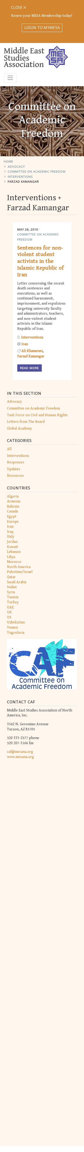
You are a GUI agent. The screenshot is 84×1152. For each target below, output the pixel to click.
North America (19, 567)
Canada (12, 511)
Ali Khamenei (31, 351)
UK (9, 612)
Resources (15, 475)
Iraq (10, 532)
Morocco (14, 562)
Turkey (13, 602)
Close (17, 7)
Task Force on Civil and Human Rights (37, 415)
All (9, 449)
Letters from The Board (26, 422)
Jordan (12, 542)
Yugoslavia (15, 632)
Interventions (20, 176)
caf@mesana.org (20, 752)
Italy (10, 536)
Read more (29, 368)
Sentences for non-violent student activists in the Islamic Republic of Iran (40, 261)
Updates (13, 469)
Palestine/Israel (20, 572)
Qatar (11, 577)
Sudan (12, 587)
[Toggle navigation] (10, 77)
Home (8, 161)
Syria (11, 592)
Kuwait (12, 547)
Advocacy (16, 166)
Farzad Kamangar (23, 181)
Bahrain (13, 506)
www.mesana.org (20, 757)
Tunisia (12, 597)
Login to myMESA (42, 27)
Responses (15, 462)
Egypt (11, 516)
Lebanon (14, 552)
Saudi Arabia (16, 582)
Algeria (13, 496)
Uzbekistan (16, 622)
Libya (11, 557)
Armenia (13, 501)
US (9, 617)
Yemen (12, 627)
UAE (10, 607)
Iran (10, 526)
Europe (13, 521)
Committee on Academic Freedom (37, 171)
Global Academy (19, 428)
